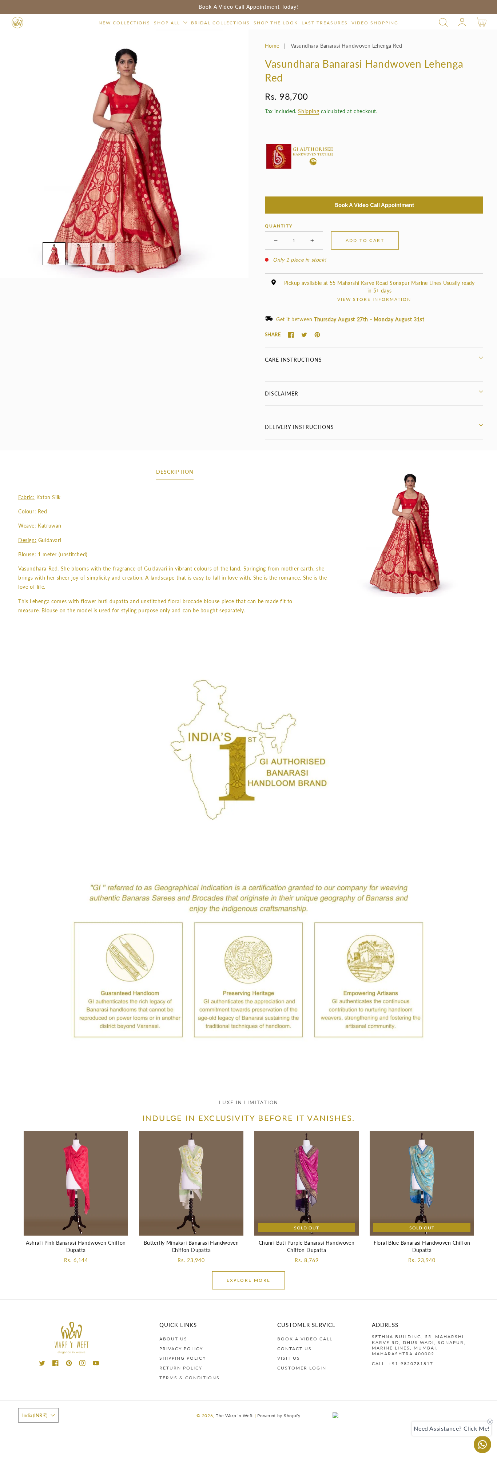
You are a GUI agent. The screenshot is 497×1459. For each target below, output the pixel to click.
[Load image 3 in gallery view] (103, 253)
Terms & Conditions (189, 1377)
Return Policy (180, 1368)
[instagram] (82, 1364)
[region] (248, 7)
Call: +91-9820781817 (402, 1363)
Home (272, 46)
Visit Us (288, 1358)
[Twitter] (304, 335)
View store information (374, 299)
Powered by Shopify (279, 1415)
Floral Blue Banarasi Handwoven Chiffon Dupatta (422, 1246)
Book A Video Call (305, 1338)
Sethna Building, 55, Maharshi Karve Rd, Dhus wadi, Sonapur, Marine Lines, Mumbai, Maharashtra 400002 (419, 1345)
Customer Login (301, 1368)
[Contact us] (482, 1444)
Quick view (76, 1228)
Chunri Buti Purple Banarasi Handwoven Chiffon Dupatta (307, 1246)
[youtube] (96, 1364)
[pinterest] (69, 1364)
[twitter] (42, 1364)
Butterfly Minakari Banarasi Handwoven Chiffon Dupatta (191, 1246)
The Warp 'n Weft (234, 1415)
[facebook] (55, 1364)
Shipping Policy (182, 1358)
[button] (443, 22)
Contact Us (294, 1348)
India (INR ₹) (34, 1415)
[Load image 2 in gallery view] (78, 253)
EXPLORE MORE (249, 1280)
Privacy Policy (181, 1348)
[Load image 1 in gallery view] (54, 253)
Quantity (279, 225)
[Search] (443, 22)
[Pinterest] (317, 335)
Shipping (308, 111)
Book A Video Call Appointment (374, 205)
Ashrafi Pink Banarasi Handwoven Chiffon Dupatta (76, 1246)
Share (273, 334)
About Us (173, 1338)
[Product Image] (124, 153)
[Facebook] (291, 335)
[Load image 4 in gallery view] (128, 253)
